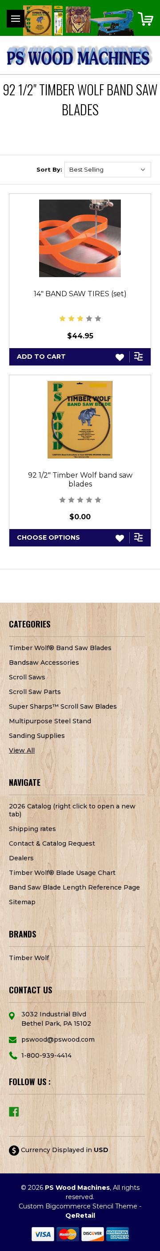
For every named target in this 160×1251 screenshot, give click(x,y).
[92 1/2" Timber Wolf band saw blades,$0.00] (80, 420)
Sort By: (49, 169)
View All (22, 750)
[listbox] (107, 169)
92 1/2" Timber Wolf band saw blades (80, 479)
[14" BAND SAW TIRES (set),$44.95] (80, 238)
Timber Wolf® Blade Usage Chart (62, 873)
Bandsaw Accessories (44, 663)
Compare (139, 356)
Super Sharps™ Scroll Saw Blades (63, 706)
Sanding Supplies (37, 736)
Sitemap (22, 902)
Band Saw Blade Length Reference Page (74, 887)
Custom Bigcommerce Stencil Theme (78, 1206)
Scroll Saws (27, 677)
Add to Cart (41, 357)
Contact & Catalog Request (52, 843)
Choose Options (48, 537)
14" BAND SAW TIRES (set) (80, 294)
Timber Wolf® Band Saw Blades (60, 648)
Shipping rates (32, 829)
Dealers (21, 858)
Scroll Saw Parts (35, 692)
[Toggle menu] (15, 18)
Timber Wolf (29, 958)
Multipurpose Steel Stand (50, 721)
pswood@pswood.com (58, 1039)
